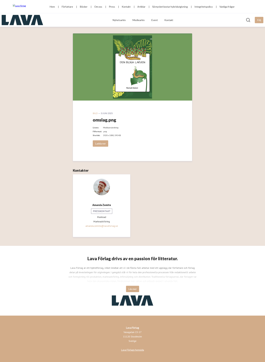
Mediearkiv (138, 20)
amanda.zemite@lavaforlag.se (101, 225)
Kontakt (168, 20)
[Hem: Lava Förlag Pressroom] (22, 20)
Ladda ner (100, 143)
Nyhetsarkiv (119, 20)
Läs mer (132, 288)
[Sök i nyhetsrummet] (248, 20)
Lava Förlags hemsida (132, 349)
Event (154, 20)
